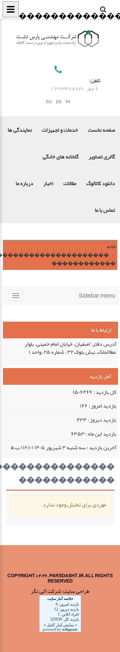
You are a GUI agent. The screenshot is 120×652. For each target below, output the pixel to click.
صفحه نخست (101, 130)
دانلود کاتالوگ (100, 183)
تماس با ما (105, 210)
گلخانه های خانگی (61, 156)
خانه (111, 246)
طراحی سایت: (75, 591)
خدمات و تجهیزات (60, 130)
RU (49, 102)
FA (68, 102)
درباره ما (24, 183)
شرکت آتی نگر (46, 591)
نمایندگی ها (20, 130)
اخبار (48, 183)
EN (59, 102)
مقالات (69, 183)
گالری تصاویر (102, 156)
